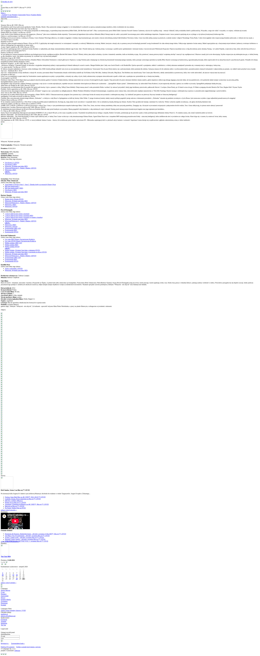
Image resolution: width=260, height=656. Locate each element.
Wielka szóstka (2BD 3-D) (13, 243)
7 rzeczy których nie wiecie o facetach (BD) (19, 215)
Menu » (3, 13)
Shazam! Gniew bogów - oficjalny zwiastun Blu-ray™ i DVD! (25, 539)
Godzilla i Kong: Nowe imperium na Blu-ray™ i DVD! (23, 499)
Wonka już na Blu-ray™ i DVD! (15, 502)
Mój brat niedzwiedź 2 (12, 186)
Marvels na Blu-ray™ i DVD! (14, 506)
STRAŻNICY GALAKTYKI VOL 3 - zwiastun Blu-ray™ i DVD (26, 541)
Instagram (4, 623)
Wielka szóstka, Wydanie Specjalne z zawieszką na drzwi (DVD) (26, 252)
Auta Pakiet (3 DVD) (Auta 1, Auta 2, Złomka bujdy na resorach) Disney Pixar (30, 184)
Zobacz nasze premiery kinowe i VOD (13, 610)
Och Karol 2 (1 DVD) (12, 162)
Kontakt (3, 605)
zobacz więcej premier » (8, 583)
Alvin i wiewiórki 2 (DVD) (14, 268)
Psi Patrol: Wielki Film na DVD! (15, 508)
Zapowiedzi (22, 15)
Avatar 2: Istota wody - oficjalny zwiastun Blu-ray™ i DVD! (24, 537)
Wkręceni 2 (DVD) (11, 173)
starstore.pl (4, 614)
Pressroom (4, 603)
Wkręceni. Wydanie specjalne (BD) (16, 166)
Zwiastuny (4, 601)
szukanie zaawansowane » (9, 16)
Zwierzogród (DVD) (11, 232)
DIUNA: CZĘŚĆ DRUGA (14, 501)
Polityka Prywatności (8, 647)
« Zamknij (4, 15)
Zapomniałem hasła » (18, 643)
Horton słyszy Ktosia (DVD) (14, 199)
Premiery (15, 15)
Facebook (4, 619)
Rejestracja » (5, 643)
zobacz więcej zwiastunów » (10, 541)
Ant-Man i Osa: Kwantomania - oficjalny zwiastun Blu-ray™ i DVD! (27, 536)
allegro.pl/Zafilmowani (8, 616)
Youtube (3, 621)
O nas (10, 15)
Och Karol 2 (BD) (11, 164)
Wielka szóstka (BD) (11, 245)
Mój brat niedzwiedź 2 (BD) (14, 188)
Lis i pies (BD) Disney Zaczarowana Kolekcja (20, 239)
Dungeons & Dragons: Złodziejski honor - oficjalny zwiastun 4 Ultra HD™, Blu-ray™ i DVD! (35, 534)
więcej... (7, 172)
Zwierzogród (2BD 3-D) (13, 228)
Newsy (28, 15)
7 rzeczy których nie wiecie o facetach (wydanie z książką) (24, 217)
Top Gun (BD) (6, 556)
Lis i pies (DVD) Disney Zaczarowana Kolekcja (20, 241)
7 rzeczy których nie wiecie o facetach (17, 214)
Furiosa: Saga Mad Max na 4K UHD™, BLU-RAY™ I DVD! (25, 497)
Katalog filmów (36, 15)
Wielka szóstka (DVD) (12, 246)
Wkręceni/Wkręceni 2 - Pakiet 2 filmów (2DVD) (20, 168)
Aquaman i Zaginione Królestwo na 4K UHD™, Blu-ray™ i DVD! (27, 504)
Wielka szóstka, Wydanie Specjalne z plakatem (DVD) (22, 250)
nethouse (17, 650)
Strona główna (5, 590)
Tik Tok (3, 625)
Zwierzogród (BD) (11, 230)
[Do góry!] (7, 2)
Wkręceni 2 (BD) (10, 170)
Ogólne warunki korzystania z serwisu (28, 647)
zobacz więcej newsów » (9, 510)
